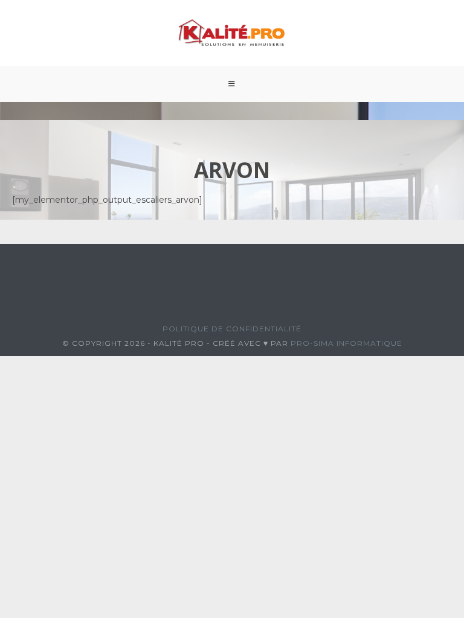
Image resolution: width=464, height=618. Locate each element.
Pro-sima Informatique (346, 343)
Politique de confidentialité (232, 328)
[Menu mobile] (232, 84)
